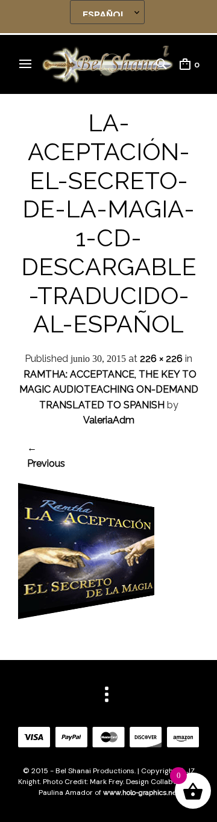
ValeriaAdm (108, 420)
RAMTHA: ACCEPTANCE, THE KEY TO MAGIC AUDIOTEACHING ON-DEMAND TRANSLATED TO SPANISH (108, 390)
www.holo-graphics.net (141, 792)
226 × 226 (161, 358)
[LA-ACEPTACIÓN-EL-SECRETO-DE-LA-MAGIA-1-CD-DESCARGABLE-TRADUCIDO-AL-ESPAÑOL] (86, 615)
